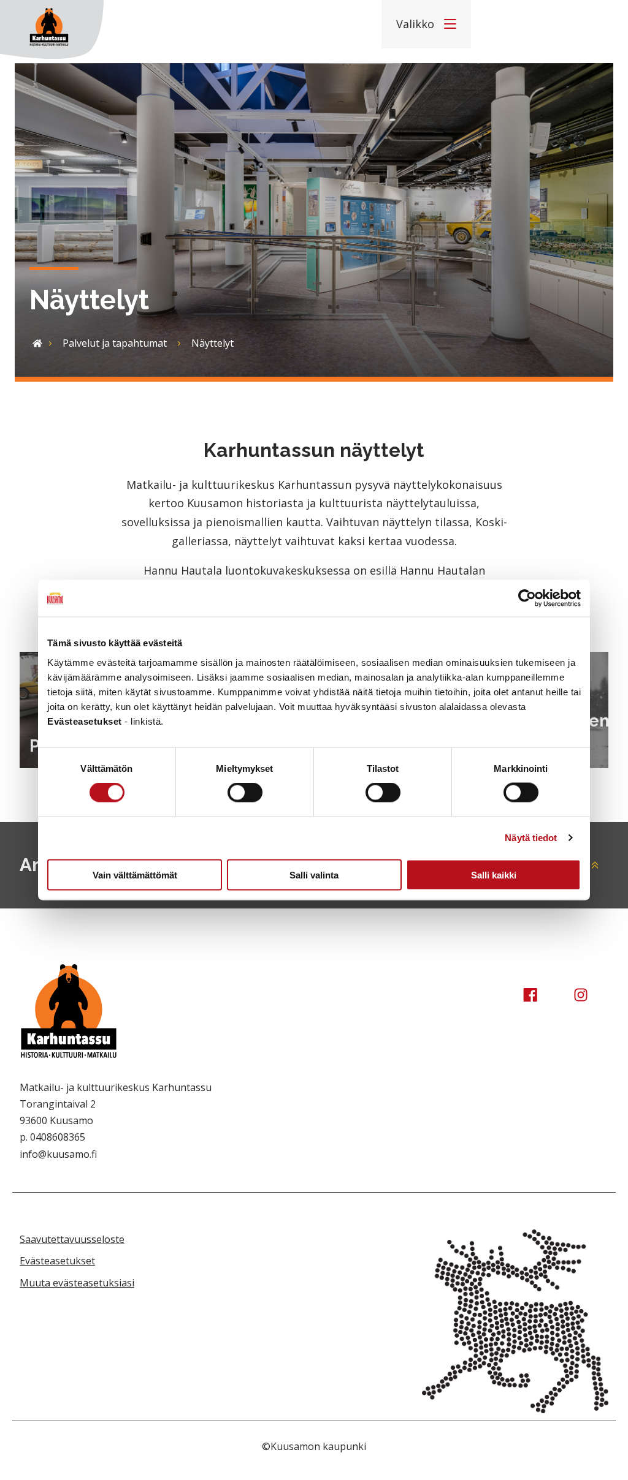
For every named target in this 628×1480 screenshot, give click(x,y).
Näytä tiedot (531, 837)
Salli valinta (314, 874)
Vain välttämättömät (135, 874)
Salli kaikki (493, 874)
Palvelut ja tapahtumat (115, 343)
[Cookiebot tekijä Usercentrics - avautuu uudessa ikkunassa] (527, 598)
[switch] (245, 792)
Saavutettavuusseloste (72, 1239)
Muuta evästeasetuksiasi (77, 1282)
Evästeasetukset (57, 1260)
